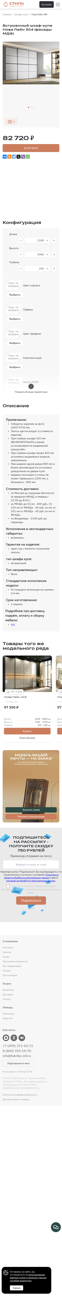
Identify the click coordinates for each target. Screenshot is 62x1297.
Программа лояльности (15, 961)
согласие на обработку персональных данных (30, 880)
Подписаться (31, 900)
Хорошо (17, 1288)
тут (13, 624)
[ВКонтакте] (5, 157)
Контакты (8, 947)
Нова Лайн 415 (15, 699)
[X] (19, 157)
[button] (28, 107)
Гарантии (7, 1018)
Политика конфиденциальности (20, 1094)
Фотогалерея (10, 975)
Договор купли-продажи (16, 1099)
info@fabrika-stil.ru (17, 1056)
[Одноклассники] (9, 157)
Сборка (7, 970)
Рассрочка (8, 989)
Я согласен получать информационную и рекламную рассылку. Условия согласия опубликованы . (31, 889)
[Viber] (23, 157)
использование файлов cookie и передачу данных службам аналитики (28, 1277)
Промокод (8, 1013)
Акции (6, 956)
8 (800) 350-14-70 (17, 1051)
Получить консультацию (31, 816)
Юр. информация (12, 966)
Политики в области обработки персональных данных (31, 876)
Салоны (7, 952)
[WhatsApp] (28, 157)
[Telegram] (14, 157)
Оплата (6, 999)
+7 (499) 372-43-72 (18, 1046)
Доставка (8, 994)
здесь (31, 892)
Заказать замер (31, 809)
